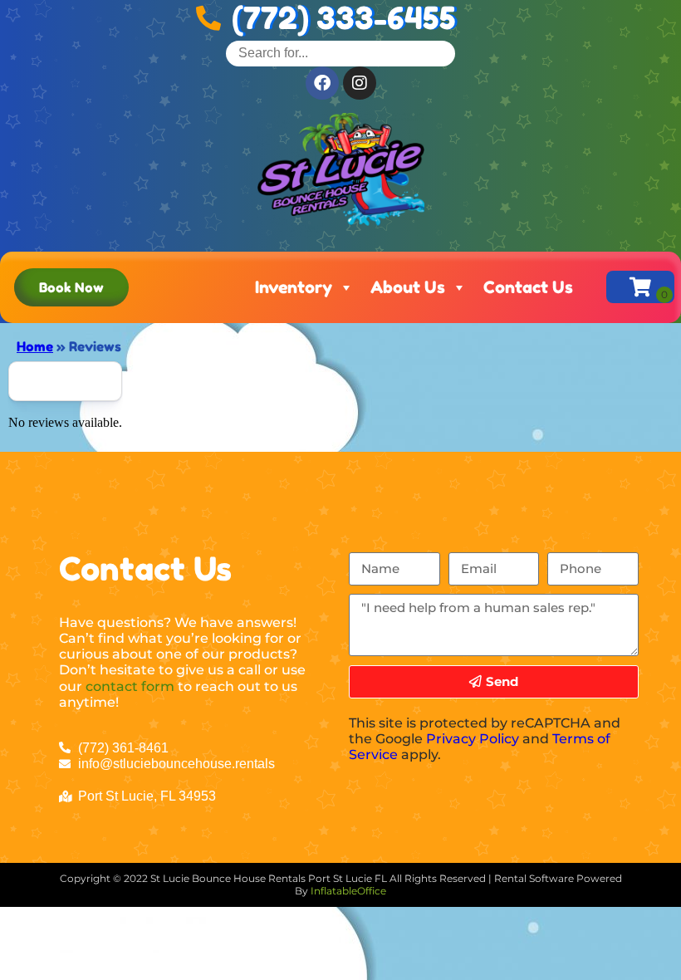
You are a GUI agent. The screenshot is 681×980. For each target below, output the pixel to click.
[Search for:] (340, 53)
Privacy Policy (472, 739)
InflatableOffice (348, 890)
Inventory (293, 287)
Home (35, 346)
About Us (407, 287)
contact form (130, 686)
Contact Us (528, 287)
